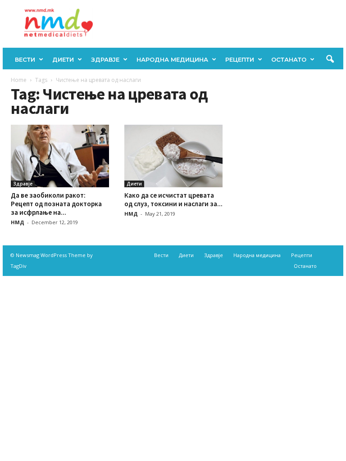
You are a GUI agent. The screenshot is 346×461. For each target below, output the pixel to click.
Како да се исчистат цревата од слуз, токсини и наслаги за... (173, 199)
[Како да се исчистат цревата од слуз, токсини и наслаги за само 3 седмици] (173, 156)
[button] (330, 59)
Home (19, 80)
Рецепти (239, 59)
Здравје (105, 59)
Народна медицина (172, 59)
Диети (63, 59)
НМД (17, 222)
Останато (288, 59)
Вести (25, 59)
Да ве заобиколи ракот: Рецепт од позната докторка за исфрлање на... (56, 204)
